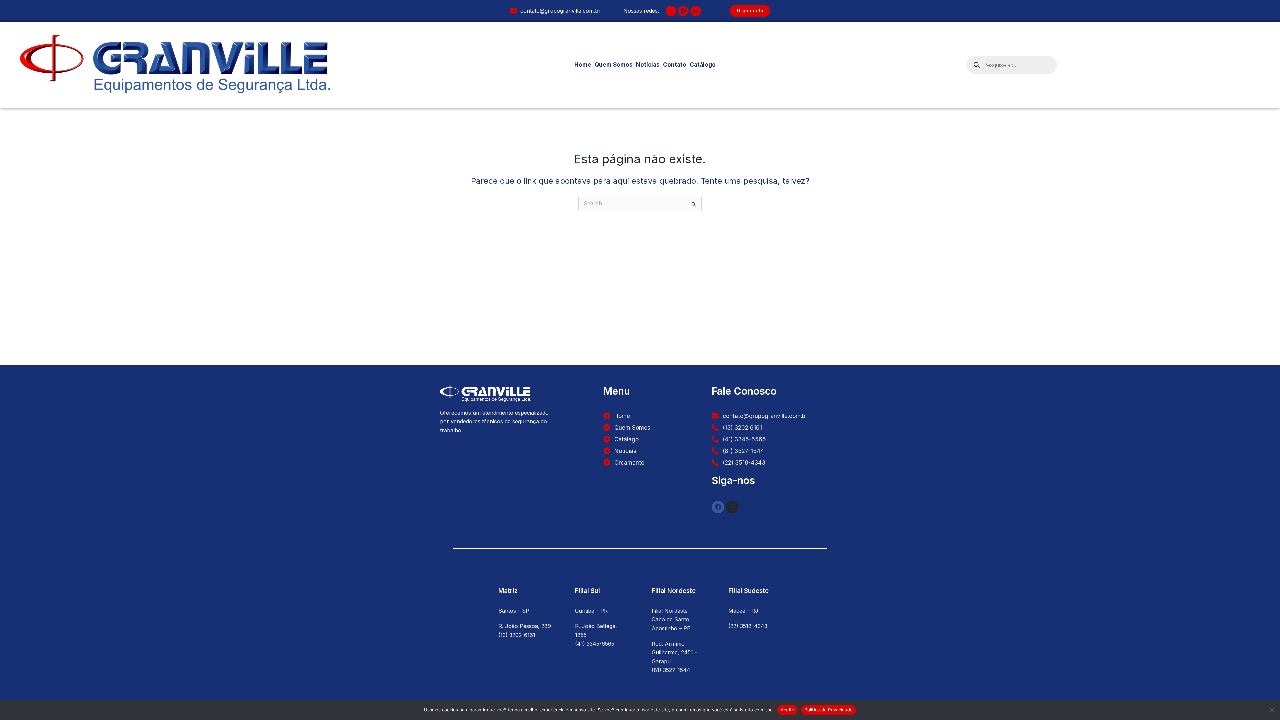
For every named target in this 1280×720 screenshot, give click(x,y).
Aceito (788, 709)
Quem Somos (614, 64)
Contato (674, 64)
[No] (1271, 710)
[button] (704, 65)
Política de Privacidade (828, 709)
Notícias (648, 64)
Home (582, 64)
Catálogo (703, 64)
